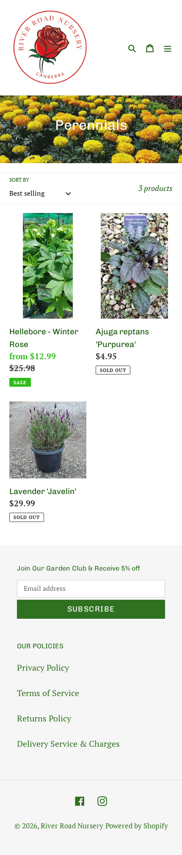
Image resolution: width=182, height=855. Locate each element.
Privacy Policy (43, 667)
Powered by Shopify (136, 825)
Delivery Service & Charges (68, 743)
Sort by (19, 180)
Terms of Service (48, 693)
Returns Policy (44, 718)
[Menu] (167, 47)
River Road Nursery (72, 825)
